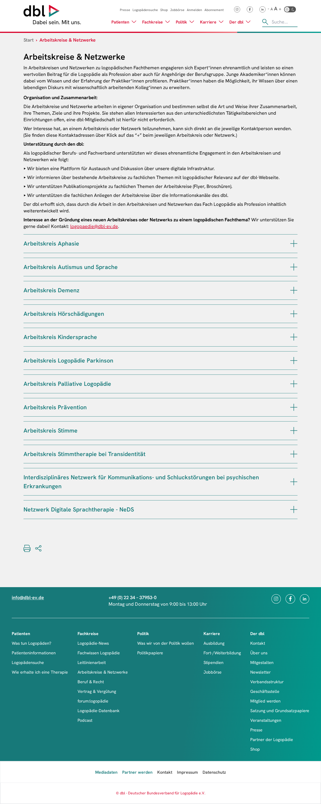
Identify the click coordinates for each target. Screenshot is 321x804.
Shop (164, 10)
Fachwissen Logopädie (99, 653)
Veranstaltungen (265, 720)
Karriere (208, 22)
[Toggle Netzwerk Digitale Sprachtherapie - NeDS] (294, 509)
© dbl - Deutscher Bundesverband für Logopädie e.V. (160, 793)
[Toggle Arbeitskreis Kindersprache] (294, 337)
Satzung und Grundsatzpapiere (279, 710)
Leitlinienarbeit (92, 662)
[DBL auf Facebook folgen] (250, 9)
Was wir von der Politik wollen (165, 643)
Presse (125, 10)
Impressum (187, 772)
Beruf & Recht (91, 681)
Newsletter (260, 672)
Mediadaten (106, 772)
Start (28, 40)
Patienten (120, 22)
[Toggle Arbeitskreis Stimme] (294, 430)
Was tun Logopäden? (31, 643)
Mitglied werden (265, 701)
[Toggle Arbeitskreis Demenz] (294, 290)
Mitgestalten (262, 662)
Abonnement (214, 10)
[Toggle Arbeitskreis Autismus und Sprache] (294, 267)
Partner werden (137, 772)
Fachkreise (152, 22)
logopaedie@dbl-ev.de (94, 226)
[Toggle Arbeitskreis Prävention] (294, 407)
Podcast (85, 720)
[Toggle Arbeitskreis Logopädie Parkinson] (294, 360)
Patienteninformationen (34, 653)
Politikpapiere (150, 653)
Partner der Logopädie (271, 739)
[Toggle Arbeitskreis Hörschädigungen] (294, 313)
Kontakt (257, 643)
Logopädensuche (145, 10)
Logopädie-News (93, 643)
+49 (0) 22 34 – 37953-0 (133, 597)
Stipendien (213, 662)
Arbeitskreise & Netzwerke (103, 672)
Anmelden (194, 10)
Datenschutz (214, 772)
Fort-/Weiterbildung (222, 653)
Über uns (258, 653)
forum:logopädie (93, 701)
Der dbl (236, 22)
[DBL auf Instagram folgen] (237, 9)
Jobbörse (177, 10)
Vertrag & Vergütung (97, 691)
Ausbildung (214, 643)
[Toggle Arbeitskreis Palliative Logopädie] (294, 383)
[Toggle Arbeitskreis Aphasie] (294, 243)
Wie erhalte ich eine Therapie (40, 672)
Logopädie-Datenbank (99, 710)
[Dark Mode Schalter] (290, 9)
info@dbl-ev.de (28, 597)
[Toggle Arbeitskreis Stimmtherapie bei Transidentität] (294, 454)
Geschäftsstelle (264, 691)
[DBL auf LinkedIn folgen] (262, 9)
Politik (181, 22)
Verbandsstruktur (267, 681)
